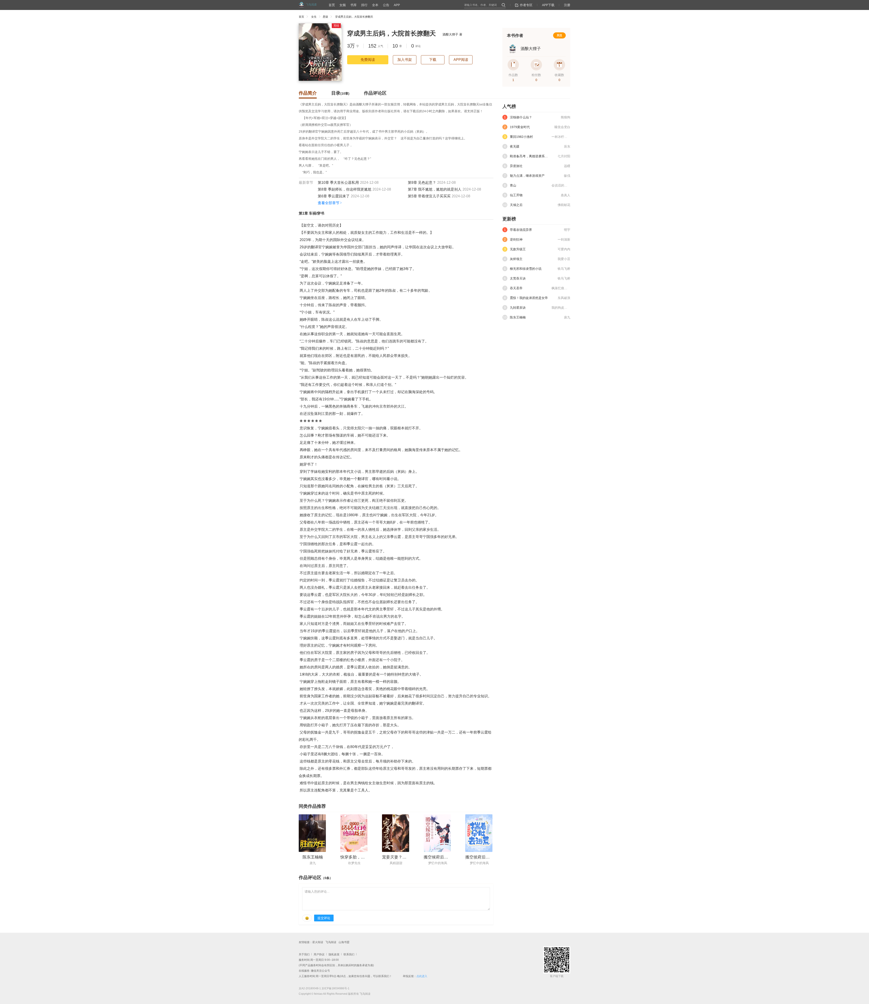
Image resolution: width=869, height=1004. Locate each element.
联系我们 (349, 954)
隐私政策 (334, 954)
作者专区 (526, 5)
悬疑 (325, 16)
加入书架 (404, 60)
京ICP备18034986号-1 (335, 988)
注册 (567, 5)
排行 (364, 5)
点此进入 (421, 976)
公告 (386, 5)
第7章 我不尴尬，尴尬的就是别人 (434, 189)
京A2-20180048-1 (310, 988)
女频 (342, 5)
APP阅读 (461, 60)
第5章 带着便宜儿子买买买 (429, 196)
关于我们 (304, 954)
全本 (375, 5)
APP (397, 5)
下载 (432, 60)
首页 (332, 5)
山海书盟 (344, 942)
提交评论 (324, 918)
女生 (314, 16)
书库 (353, 5)
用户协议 (319, 954)
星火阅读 (317, 942)
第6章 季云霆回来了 (334, 196)
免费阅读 (367, 60)
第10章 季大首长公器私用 (338, 182)
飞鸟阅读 (330, 942)
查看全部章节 (328, 203)
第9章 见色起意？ (422, 182)
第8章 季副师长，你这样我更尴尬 (344, 189)
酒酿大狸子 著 (452, 34)
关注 (559, 35)
